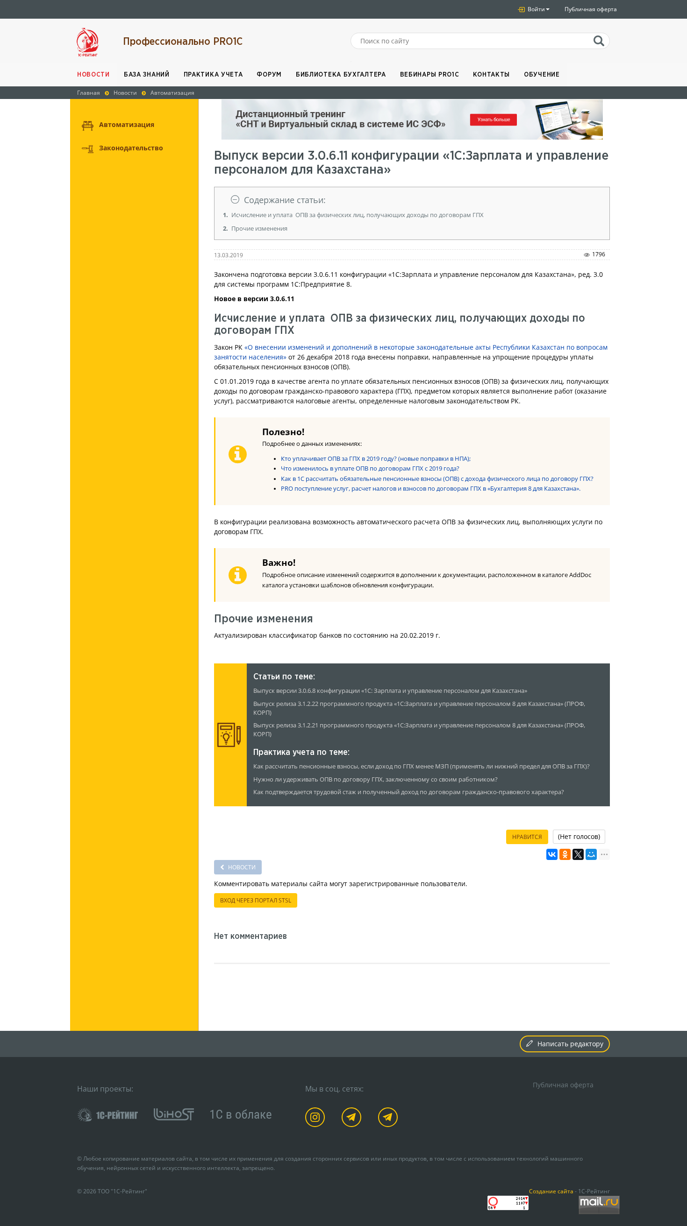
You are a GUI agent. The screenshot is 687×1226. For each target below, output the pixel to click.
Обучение (542, 75)
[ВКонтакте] (552, 854)
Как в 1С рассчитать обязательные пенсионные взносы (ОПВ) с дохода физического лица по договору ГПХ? (437, 479)
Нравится (527, 837)
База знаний (147, 75)
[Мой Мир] (591, 854)
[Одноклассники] (565, 854)
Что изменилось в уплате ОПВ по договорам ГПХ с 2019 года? (370, 468)
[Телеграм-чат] (389, 1118)
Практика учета (213, 75)
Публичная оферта (591, 9)
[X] (578, 854)
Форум (269, 75)
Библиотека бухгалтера (341, 75)
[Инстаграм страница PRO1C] (316, 1118)
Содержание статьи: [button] (285, 199)
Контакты (491, 75)
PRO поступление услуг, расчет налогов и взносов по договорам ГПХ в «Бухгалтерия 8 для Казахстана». (430, 489)
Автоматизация (126, 124)
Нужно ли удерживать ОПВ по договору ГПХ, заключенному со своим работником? (375, 779)
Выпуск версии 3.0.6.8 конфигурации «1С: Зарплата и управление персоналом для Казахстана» (390, 691)
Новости (93, 75)
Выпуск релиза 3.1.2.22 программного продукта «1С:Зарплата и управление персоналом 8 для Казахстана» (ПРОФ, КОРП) (419, 708)
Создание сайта (551, 1191)
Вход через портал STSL (255, 900)
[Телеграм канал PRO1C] (353, 1118)
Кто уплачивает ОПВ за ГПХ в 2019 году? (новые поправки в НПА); (376, 459)
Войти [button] (535, 9)
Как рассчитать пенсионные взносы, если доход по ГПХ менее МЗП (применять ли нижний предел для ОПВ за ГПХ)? (421, 766)
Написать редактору (570, 1043)
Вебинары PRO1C (429, 75)
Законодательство (131, 147)
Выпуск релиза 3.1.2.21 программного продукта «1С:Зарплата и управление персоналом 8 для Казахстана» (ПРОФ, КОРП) (419, 729)
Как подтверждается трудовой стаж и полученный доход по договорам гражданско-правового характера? (408, 792)
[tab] (412, 200)
